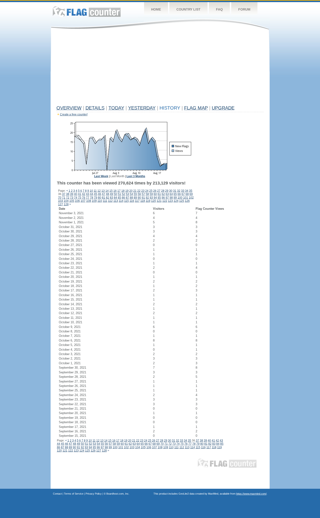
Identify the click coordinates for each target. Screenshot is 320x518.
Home (156, 9)
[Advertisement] (160, 68)
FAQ (219, 9)
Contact (57, 493)
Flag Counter (87, 11)
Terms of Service (73, 493)
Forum (244, 9)
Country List (188, 9)
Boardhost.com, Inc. (117, 493)
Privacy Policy (94, 493)
